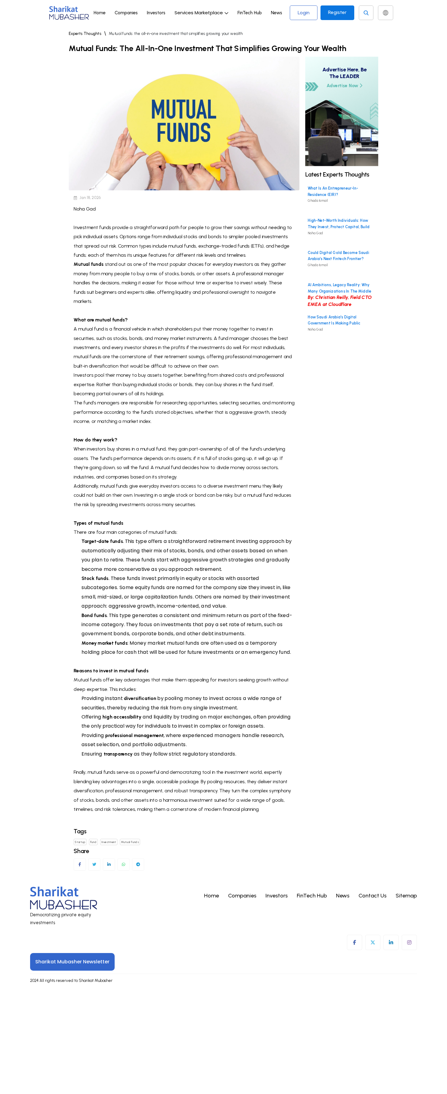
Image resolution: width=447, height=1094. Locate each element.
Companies (126, 12)
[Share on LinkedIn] (109, 864)
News (276, 12)
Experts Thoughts (85, 33)
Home (100, 12)
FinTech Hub (249, 12)
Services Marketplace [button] (199, 12)
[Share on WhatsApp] (123, 864)
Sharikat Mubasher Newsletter (72, 961)
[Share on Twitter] (94, 864)
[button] (201, 12)
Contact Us (372, 895)
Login (304, 12)
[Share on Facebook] (79, 864)
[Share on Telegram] (138, 864)
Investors (156, 12)
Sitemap (406, 895)
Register (337, 12)
